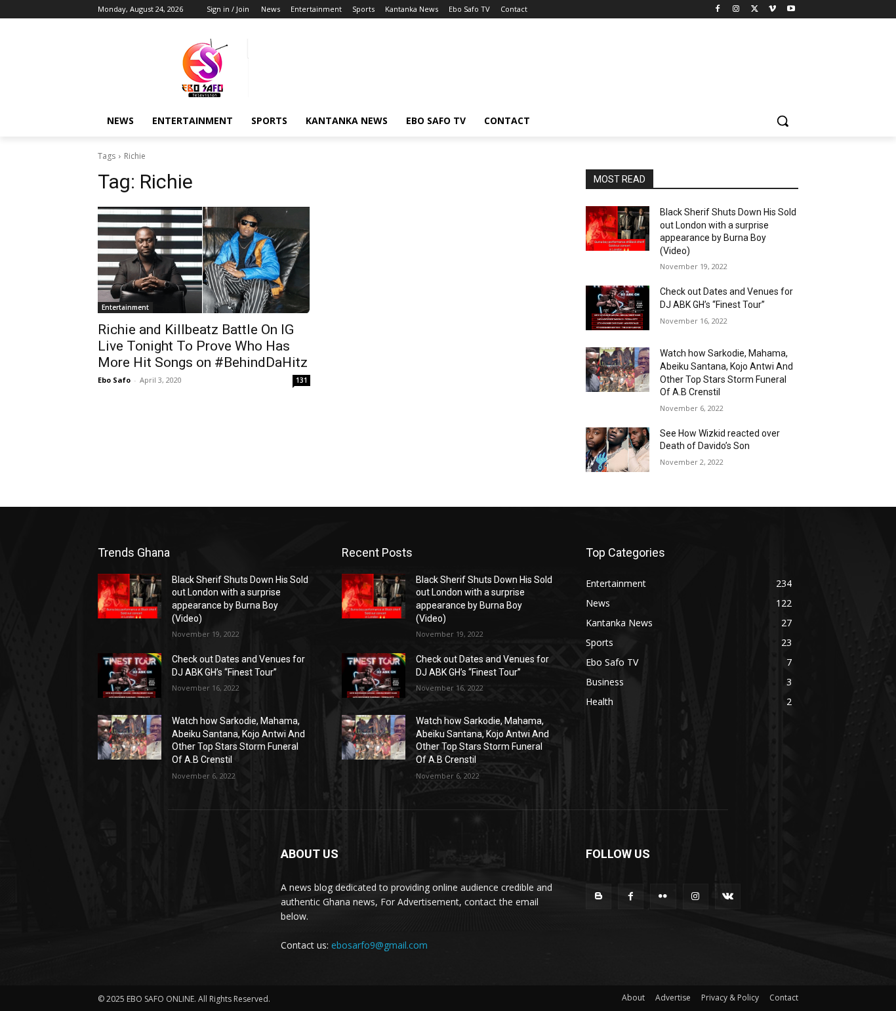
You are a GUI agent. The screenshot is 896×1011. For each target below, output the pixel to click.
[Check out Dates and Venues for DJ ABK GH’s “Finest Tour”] (617, 308)
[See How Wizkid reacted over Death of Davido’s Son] (617, 449)
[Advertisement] (546, 66)
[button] (782, 121)
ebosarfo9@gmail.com (379, 945)
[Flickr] (663, 896)
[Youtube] (790, 9)
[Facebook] (717, 9)
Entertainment (125, 307)
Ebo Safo (114, 380)
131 (302, 380)
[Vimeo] (772, 9)
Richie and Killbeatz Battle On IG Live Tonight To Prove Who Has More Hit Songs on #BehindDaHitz (203, 346)
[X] (754, 9)
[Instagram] (736, 9)
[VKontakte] (728, 896)
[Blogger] (598, 896)
